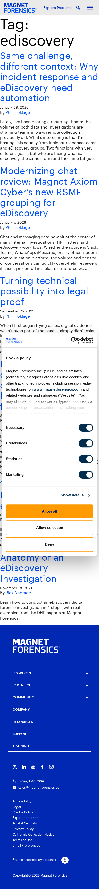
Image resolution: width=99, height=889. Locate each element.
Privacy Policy (23, 829)
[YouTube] (33, 767)
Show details (72, 495)
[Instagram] (51, 767)
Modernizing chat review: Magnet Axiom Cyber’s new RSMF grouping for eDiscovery (49, 191)
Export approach (25, 818)
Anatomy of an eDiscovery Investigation (32, 568)
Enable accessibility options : (34, 860)
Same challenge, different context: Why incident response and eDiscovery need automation (49, 76)
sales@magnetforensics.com (40, 787)
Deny (49, 544)
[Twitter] (15, 767)
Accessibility (22, 801)
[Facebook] (42, 767)
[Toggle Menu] (90, 7)
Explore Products (57, 7)
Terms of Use (22, 840)
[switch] (86, 443)
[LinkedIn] (24, 767)
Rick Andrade (18, 592)
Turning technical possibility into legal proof (44, 291)
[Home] (37, 646)
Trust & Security (25, 823)
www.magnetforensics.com (57, 389)
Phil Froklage (18, 112)
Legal (17, 807)
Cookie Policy (23, 812)
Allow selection (49, 527)
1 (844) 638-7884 (31, 781)
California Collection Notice (33, 834)
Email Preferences (26, 845)
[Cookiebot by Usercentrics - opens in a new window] (71, 340)
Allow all (49, 511)
